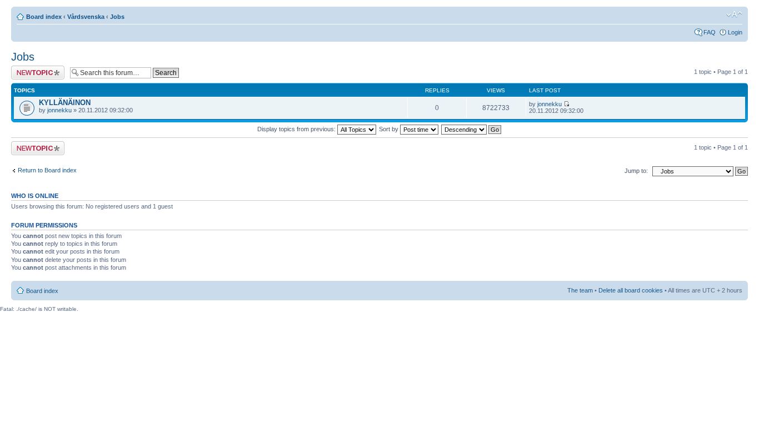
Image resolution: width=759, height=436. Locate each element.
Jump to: (636, 170)
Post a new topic (33, 69)
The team (580, 290)
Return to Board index (47, 170)
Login (735, 32)
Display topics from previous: (297, 129)
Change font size (734, 14)
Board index (44, 16)
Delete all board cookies (630, 290)
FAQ (709, 32)
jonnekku (59, 110)
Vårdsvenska (85, 16)
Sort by (389, 129)
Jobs (117, 16)
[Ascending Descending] (471, 129)
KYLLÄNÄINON (65, 102)
